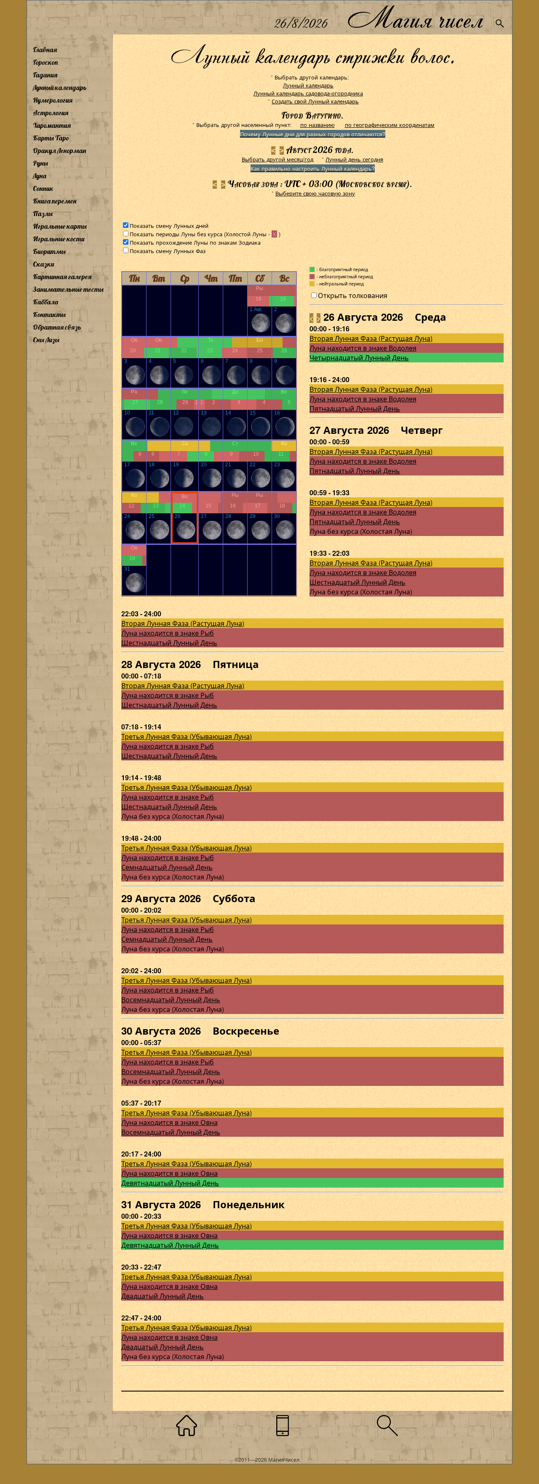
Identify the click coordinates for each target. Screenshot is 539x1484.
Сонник (43, 188)
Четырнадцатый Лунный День (359, 357)
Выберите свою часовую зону (315, 193)
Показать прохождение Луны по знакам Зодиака (195, 242)
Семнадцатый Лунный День (167, 867)
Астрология (50, 112)
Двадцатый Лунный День (162, 1296)
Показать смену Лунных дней (169, 226)
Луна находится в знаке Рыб (167, 633)
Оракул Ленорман (59, 150)
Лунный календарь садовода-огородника (308, 93)
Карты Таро (51, 138)
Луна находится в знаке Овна (169, 1122)
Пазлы (43, 213)
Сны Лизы (46, 339)
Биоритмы (49, 251)
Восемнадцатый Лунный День (170, 999)
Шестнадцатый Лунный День (358, 582)
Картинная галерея (62, 276)
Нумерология (52, 100)
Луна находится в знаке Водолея (363, 348)
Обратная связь (57, 327)
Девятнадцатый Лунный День (170, 1183)
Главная (45, 49)
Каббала (45, 302)
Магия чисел (415, 17)
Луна (39, 176)
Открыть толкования (352, 295)
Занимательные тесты (68, 289)
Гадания (45, 75)
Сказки (43, 264)
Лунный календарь (60, 87)
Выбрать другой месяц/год (277, 159)
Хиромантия (52, 125)
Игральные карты (60, 226)
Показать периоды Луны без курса (176, 234)
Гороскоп (45, 62)
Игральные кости (58, 239)
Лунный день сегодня (354, 159)
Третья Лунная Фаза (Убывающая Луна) (186, 736)
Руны (40, 163)
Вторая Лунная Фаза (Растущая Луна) (371, 338)
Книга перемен (54, 201)
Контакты (49, 314)
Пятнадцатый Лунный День (355, 408)
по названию (317, 125)
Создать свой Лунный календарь (315, 101)
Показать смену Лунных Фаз (167, 251)
